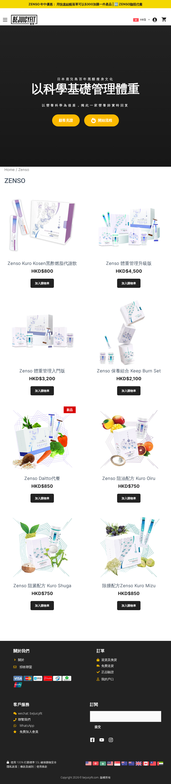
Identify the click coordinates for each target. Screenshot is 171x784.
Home (9, 169)
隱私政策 (12, 766)
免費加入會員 (29, 731)
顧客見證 (66, 120)
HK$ (142, 19)
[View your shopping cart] (164, 19)
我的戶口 (107, 679)
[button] (149, 19)
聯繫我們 (24, 719)
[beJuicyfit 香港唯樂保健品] (24, 19)
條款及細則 (27, 766)
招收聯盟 (26, 667)
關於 (21, 660)
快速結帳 (66, 4)
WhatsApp (27, 725)
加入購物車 (42, 283)
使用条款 (42, 766)
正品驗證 (107, 672)
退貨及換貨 (109, 660)
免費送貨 (107, 666)
